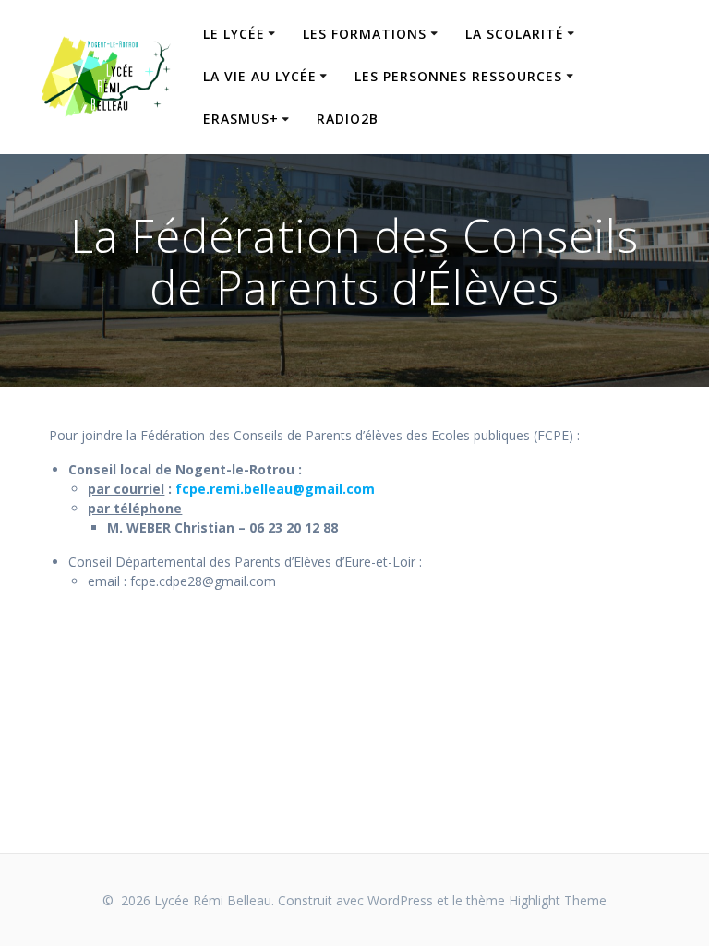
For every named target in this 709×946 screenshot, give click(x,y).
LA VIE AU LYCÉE (260, 76)
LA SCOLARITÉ (514, 33)
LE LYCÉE (234, 33)
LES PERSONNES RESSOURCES (458, 76)
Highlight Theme (558, 900)
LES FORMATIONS (365, 33)
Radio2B (348, 118)
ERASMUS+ (241, 118)
